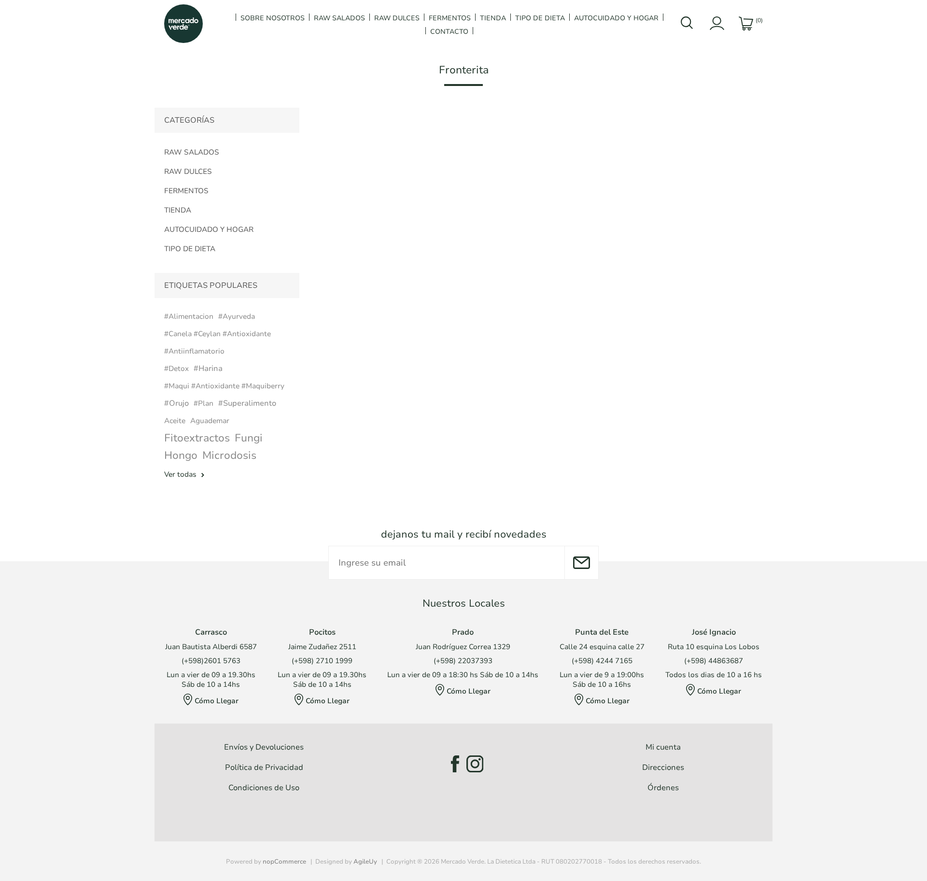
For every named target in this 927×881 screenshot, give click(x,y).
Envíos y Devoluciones (264, 747)
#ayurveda (236, 316)
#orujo (176, 403)
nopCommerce (284, 861)
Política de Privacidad (264, 767)
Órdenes (663, 787)
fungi (249, 438)
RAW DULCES (188, 171)
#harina (208, 368)
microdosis (229, 455)
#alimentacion (188, 316)
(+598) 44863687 (713, 661)
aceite (174, 421)
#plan (203, 403)
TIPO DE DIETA (189, 249)
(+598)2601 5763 (211, 661)
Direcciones (663, 767)
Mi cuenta (663, 747)
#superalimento (247, 403)
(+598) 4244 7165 (602, 661)
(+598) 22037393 (463, 661)
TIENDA (177, 210)
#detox (176, 368)
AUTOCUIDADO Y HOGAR (208, 229)
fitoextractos (197, 438)
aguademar (209, 421)
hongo (180, 455)
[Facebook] (452, 763)
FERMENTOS (186, 191)
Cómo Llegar (217, 701)
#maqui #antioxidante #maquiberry (224, 386)
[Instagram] (474, 763)
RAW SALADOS (191, 152)
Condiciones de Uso (263, 787)
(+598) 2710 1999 (322, 661)
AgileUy (365, 861)
